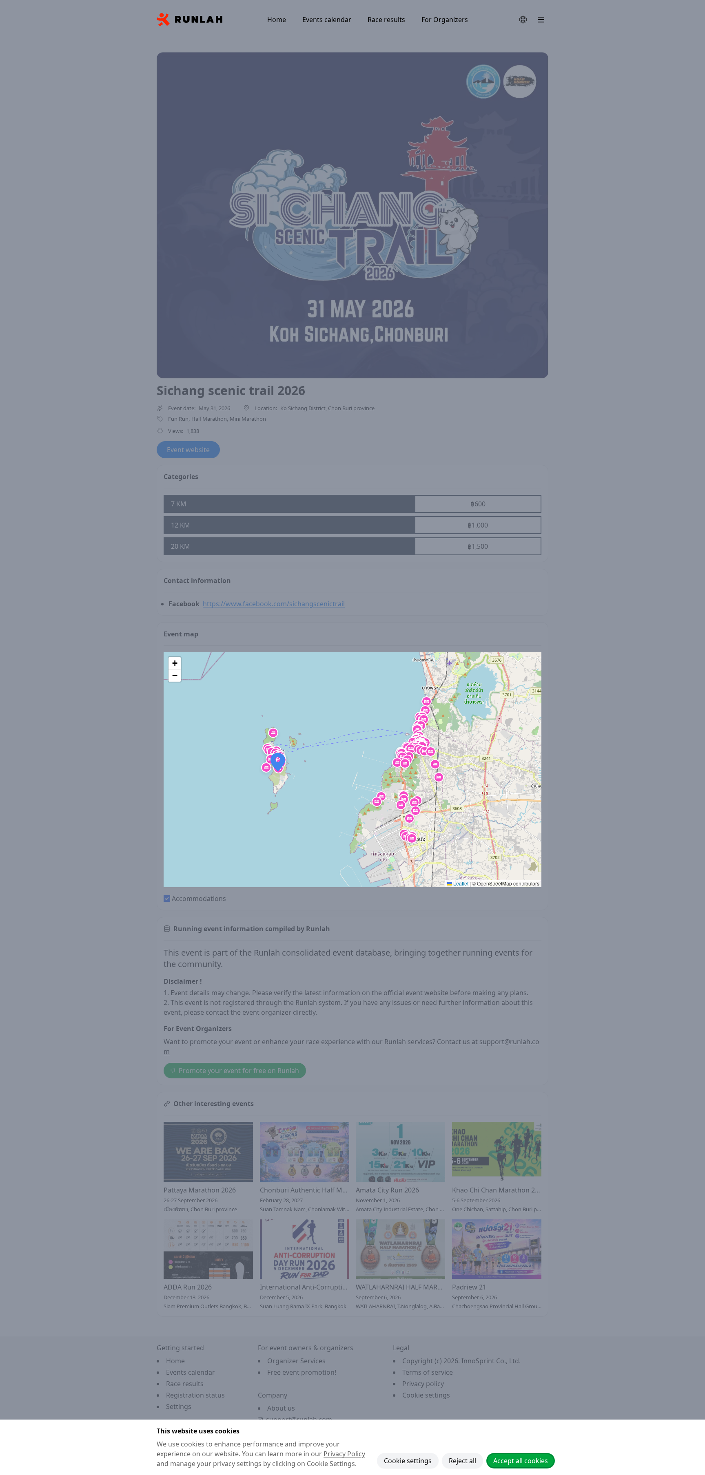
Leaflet (460, 883)
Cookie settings (408, 1460)
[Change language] (523, 19)
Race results (386, 19)
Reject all (462, 1460)
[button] (425, 710)
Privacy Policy (344, 1453)
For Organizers (444, 19)
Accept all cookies (520, 1460)
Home (276, 19)
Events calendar (326, 19)
